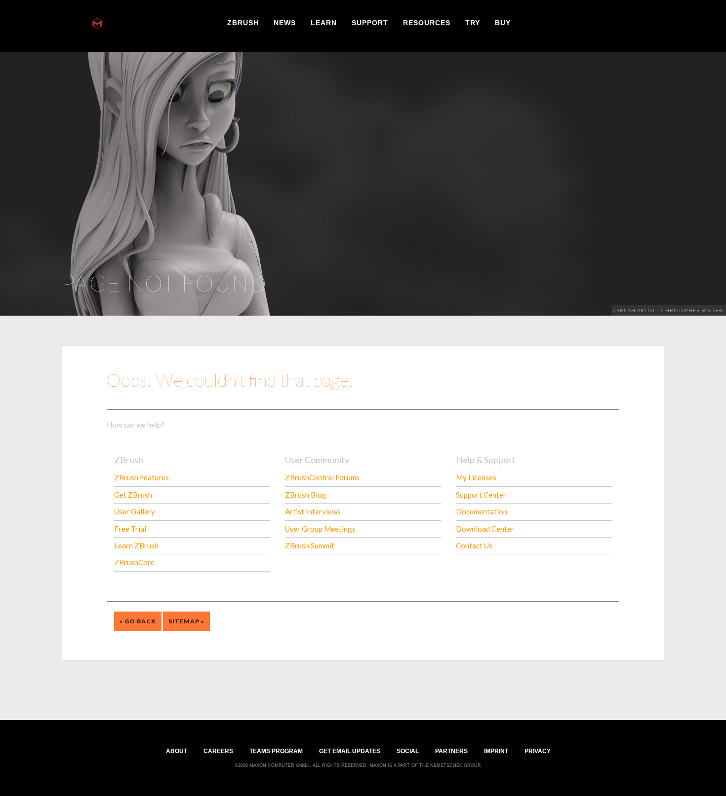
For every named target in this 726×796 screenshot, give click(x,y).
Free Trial (130, 528)
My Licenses (476, 477)
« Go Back (138, 621)
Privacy (537, 750)
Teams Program (276, 750)
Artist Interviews (313, 511)
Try (472, 22)
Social (408, 750)
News (285, 22)
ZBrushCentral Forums (322, 477)
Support (370, 22)
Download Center (485, 528)
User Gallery (134, 511)
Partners (451, 750)
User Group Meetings (320, 528)
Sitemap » (186, 621)
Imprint (496, 750)
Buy (503, 22)
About (176, 750)
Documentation (481, 511)
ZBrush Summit (309, 545)
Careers (218, 750)
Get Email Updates (349, 750)
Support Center (481, 494)
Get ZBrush (133, 494)
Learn (324, 22)
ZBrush (243, 22)
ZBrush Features (141, 477)
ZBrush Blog (305, 494)
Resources (426, 22)
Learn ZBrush (136, 545)
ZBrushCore (134, 562)
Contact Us (474, 545)
